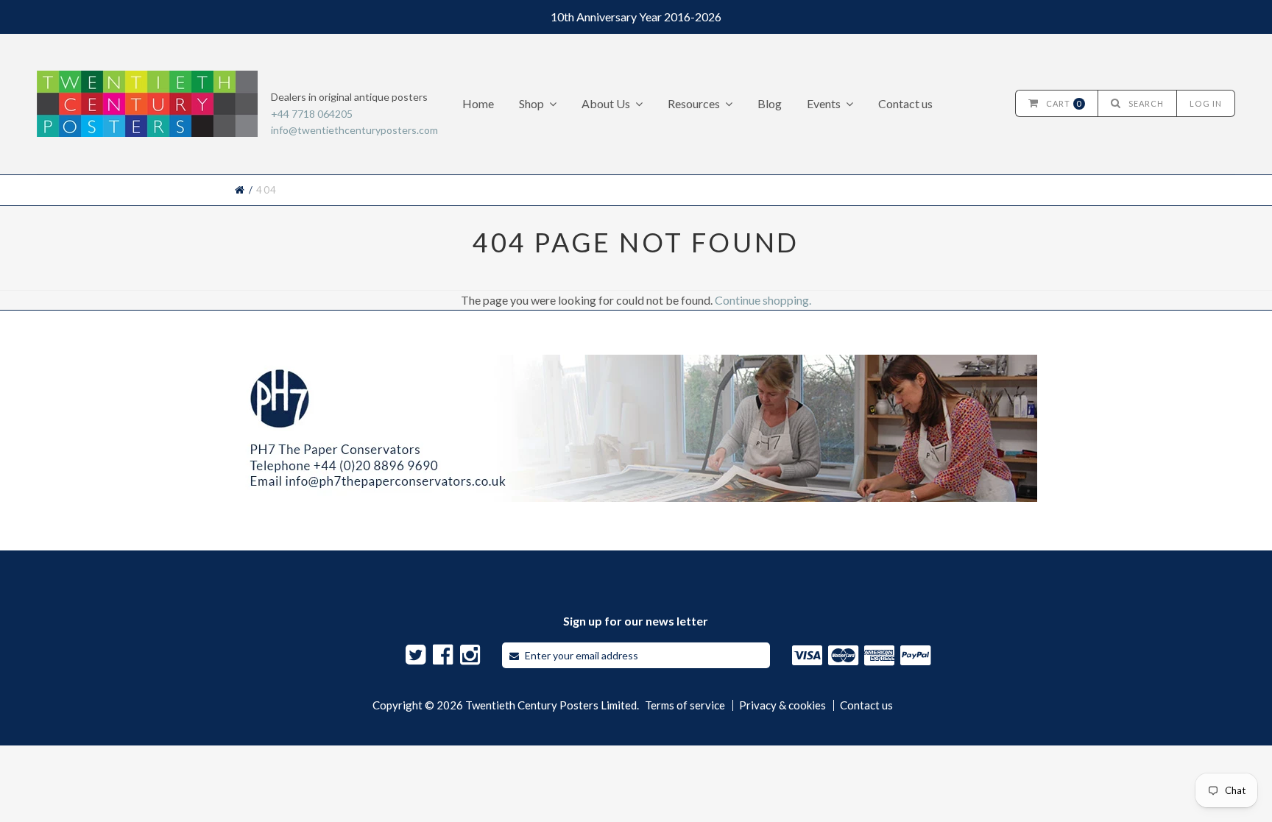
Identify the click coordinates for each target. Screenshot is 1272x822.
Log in (1206, 103)
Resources (694, 103)
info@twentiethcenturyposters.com (354, 130)
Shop (531, 103)
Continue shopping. (763, 300)
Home (478, 103)
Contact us (905, 103)
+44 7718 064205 (312, 113)
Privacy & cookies (782, 705)
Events (824, 103)
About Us (606, 103)
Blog (769, 103)
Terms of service (685, 705)
